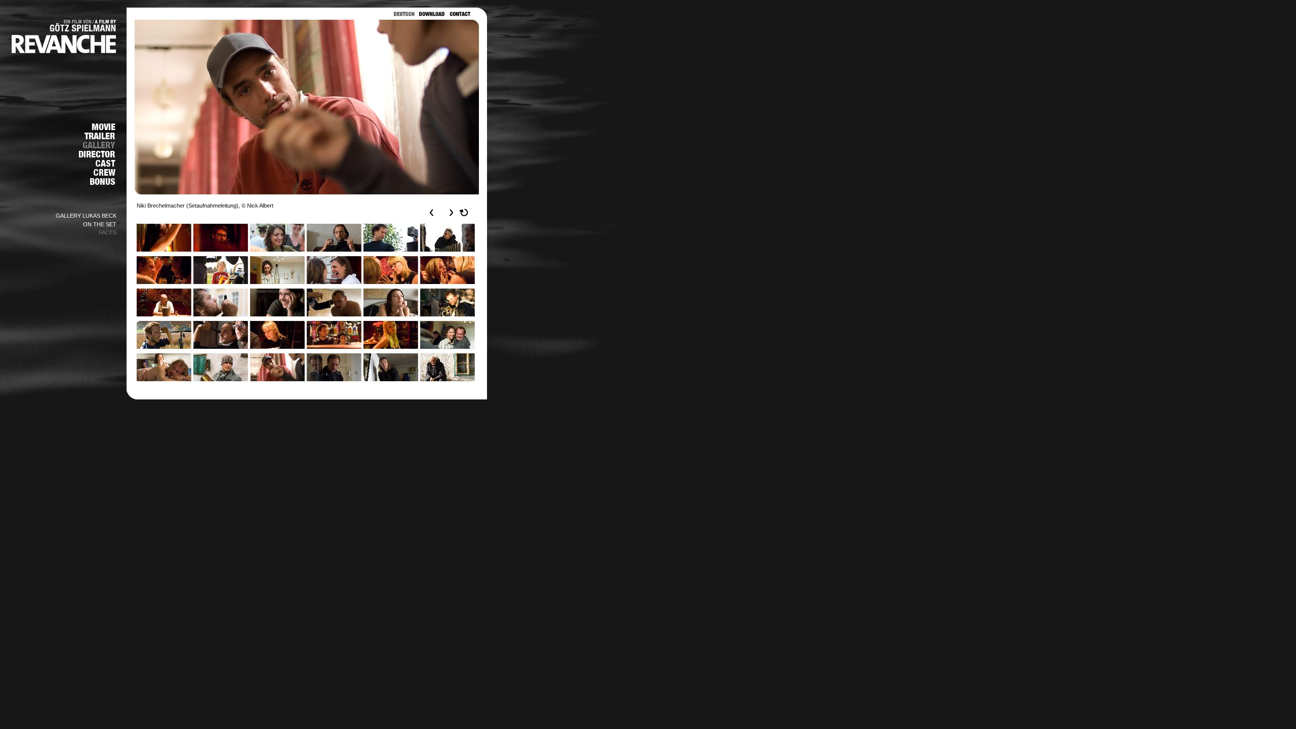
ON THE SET (99, 224)
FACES (107, 232)
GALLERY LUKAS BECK (86, 216)
